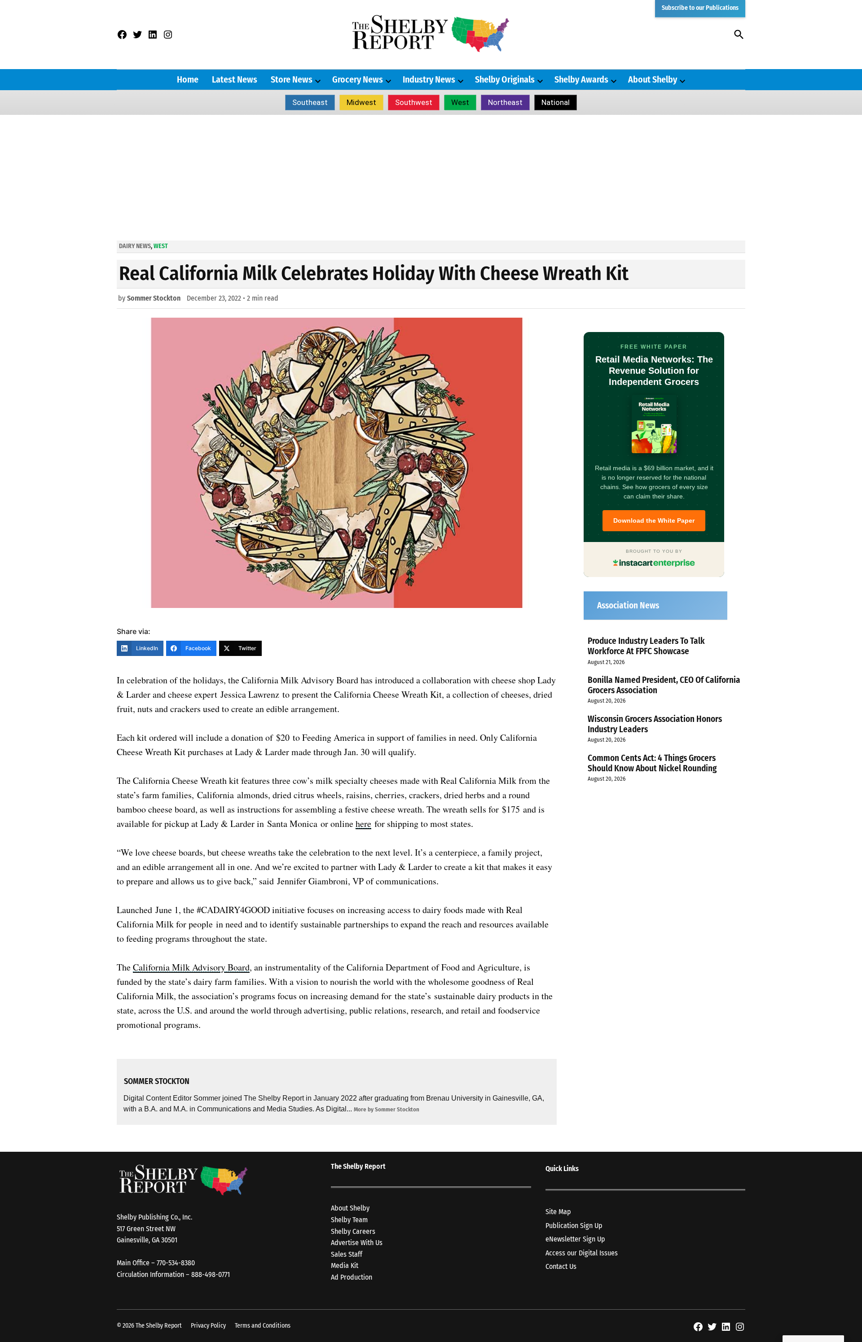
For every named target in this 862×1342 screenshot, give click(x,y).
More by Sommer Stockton (386, 1109)
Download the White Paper (654, 520)
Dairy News (135, 246)
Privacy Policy (208, 1325)
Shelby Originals (505, 79)
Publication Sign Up (574, 1225)
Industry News (429, 79)
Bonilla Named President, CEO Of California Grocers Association (664, 685)
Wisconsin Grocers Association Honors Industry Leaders (655, 724)
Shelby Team (349, 1219)
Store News (291, 79)
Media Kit (344, 1265)
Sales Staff (346, 1254)
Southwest (413, 102)
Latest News (234, 79)
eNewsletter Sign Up (575, 1239)
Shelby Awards (581, 79)
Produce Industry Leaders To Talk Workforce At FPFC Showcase (646, 646)
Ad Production (351, 1277)
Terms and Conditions (262, 1325)
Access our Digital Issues (581, 1253)
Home (187, 79)
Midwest (361, 102)
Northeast (505, 102)
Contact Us (560, 1266)
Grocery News (357, 79)
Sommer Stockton (153, 298)
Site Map (558, 1211)
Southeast (310, 102)
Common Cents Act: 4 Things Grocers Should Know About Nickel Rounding (652, 763)
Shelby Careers (353, 1231)
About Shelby (652, 79)
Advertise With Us (357, 1242)
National (555, 102)
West (460, 102)
